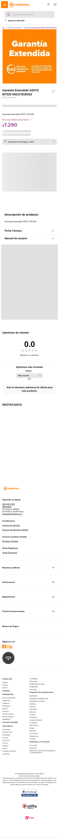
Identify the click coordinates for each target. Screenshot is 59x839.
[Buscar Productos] (9, 14)
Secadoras (33, 689)
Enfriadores (6, 706)
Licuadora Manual (36, 720)
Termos (5, 688)
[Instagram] (7, 647)
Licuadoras (33, 723)
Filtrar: (28, 371)
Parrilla (32, 728)
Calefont (5, 682)
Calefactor (5, 703)
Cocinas (5, 737)
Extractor (5, 711)
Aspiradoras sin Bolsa (37, 701)
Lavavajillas (34, 679)
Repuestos (33, 748)
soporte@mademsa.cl (12, 514)
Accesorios (33, 745)
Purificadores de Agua (37, 684)
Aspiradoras (34, 696)
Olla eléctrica (34, 725)
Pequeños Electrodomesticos (42, 692)
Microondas (34, 681)
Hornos (4, 748)
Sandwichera (34, 736)
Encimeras (6, 740)
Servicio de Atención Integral (15, 530)
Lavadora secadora (9, 751)
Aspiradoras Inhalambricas (39, 698)
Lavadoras (6, 754)
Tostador (33, 739)
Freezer (5, 743)
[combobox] (29, 14)
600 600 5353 (8, 504)
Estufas (5, 685)
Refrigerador (34, 687)
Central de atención (11, 525)
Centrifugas (6, 735)
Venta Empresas (9, 552)
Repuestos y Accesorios (40, 742)
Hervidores (33, 717)
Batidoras (33, 704)
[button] (4, 4)
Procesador (34, 733)
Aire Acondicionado (8, 698)
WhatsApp (7, 506)
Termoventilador (7, 717)
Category (6, 691)
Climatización (7, 694)
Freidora (32, 715)
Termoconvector (8, 714)
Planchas (33, 731)
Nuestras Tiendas (10, 541)
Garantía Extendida (14, 28)
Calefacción (7, 679)
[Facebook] (4, 647)
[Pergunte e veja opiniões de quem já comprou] (29, 100)
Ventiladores (6, 719)
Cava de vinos (7, 732)
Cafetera (33, 706)
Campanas (6, 729)
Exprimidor (33, 709)
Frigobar (5, 746)
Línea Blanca (7, 726)
